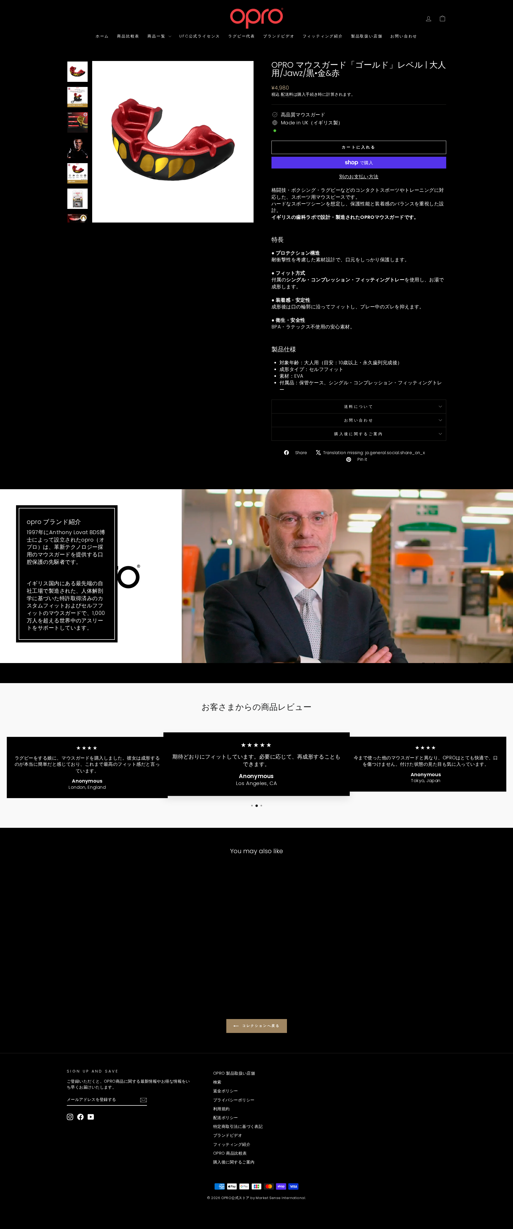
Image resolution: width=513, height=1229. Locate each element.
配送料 (287, 94)
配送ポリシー (225, 1117)
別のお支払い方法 (359, 176)
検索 (217, 1082)
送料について (359, 406)
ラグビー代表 (241, 36)
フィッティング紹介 (323, 36)
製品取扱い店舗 (367, 36)
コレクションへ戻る (260, 1025)
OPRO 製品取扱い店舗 (234, 1073)
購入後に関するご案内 (358, 434)
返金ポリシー (225, 1091)
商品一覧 (157, 36)
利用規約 (221, 1109)
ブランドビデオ (279, 36)
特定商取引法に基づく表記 (238, 1126)
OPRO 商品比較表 (230, 1153)
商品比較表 (128, 36)
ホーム (102, 36)
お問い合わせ (403, 36)
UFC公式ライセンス (199, 36)
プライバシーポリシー (234, 1100)
